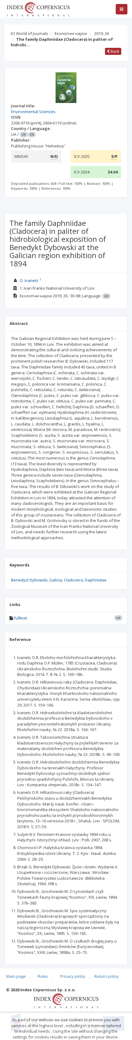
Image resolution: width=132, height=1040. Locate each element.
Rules (43, 976)
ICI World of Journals (29, 33)
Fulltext (20, 618)
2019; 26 (101, 33)
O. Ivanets (29, 280)
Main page (16, 976)
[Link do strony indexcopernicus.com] (66, 1000)
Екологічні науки (71, 33)
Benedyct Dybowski (29, 580)
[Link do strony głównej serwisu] (38, 8)
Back (114, 51)
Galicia (55, 580)
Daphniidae (96, 580)
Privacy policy (72, 976)
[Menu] (121, 9)
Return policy (106, 976)
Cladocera (73, 580)
